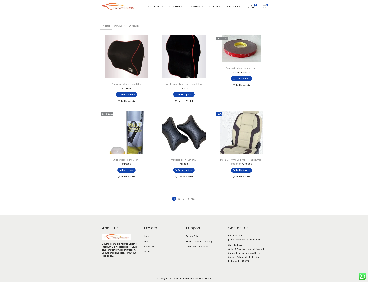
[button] (126, 101)
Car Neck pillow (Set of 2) (184, 159)
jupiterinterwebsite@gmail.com (244, 239)
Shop (146, 241)
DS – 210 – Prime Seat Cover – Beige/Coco (241, 159)
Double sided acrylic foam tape (241, 68)
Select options (128, 94)
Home (147, 236)
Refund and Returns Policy (199, 241)
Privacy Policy (193, 236)
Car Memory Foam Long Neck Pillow (184, 84)
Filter (107, 25)
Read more (127, 170)
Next (193, 198)
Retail (147, 251)
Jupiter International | (186, 278)
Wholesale (149, 246)
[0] (253, 6)
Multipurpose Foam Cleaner (126, 159)
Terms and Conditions (197, 246)
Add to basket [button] (243, 170)
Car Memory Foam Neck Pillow (126, 84)
